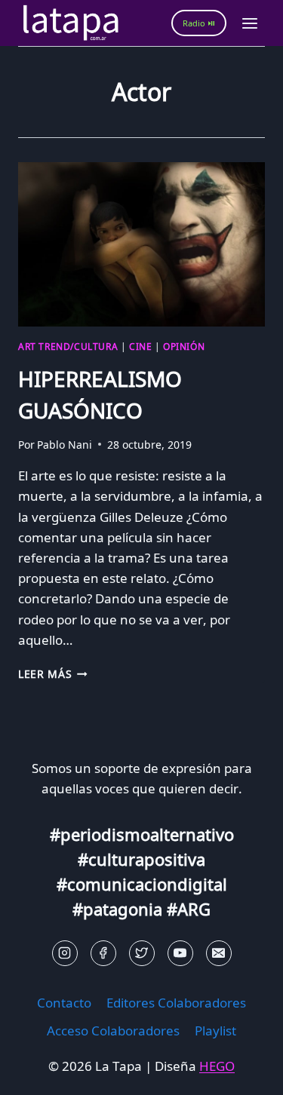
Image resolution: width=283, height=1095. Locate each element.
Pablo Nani (64, 444)
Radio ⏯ (199, 23)
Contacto (64, 1002)
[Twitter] (142, 953)
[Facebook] (103, 953)
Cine (140, 346)
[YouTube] (180, 953)
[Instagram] (65, 953)
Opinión (184, 346)
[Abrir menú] (249, 23)
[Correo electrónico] (219, 953)
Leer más (53, 674)
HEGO (217, 1066)
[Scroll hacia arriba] (38, 1072)
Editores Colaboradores (176, 1002)
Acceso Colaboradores (113, 1030)
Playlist (215, 1030)
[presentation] (141, 244)
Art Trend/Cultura (68, 346)
